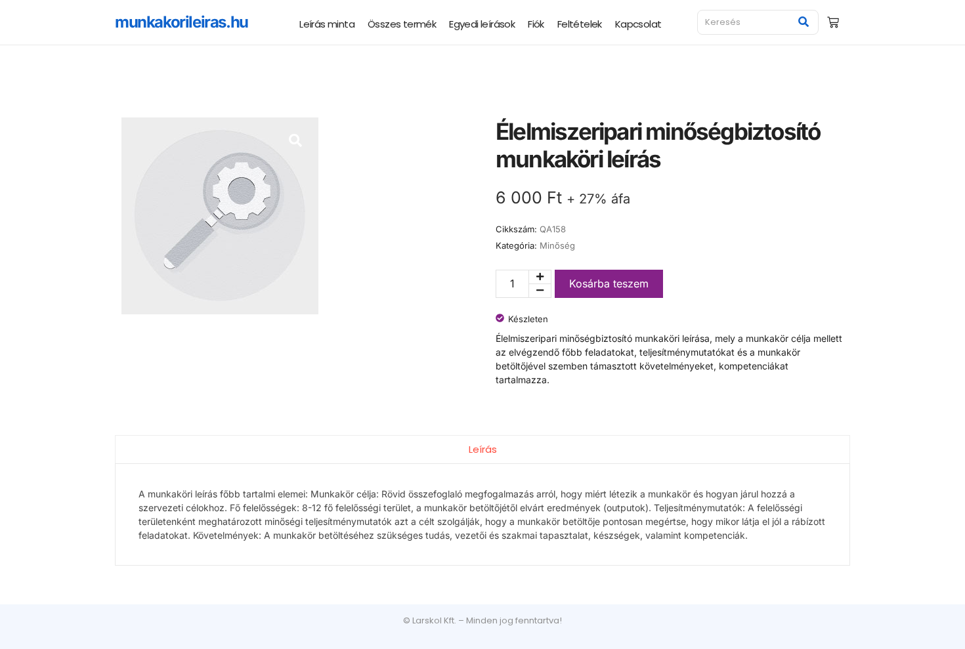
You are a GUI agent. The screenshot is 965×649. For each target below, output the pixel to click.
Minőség (557, 245)
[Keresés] (803, 22)
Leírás (483, 449)
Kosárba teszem (609, 283)
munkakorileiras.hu (181, 21)
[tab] (482, 449)
